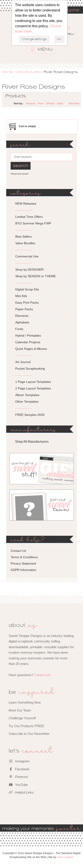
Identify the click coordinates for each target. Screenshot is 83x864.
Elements (21, 315)
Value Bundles (25, 243)
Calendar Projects (27, 342)
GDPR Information (23, 570)
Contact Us (18, 550)
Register (71, 10)
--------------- (23, 210)
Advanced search (20, 173)
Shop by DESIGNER (29, 269)
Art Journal (23, 362)
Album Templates (27, 395)
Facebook (21, 769)
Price (41, 103)
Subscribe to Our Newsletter (29, 734)
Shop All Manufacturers (32, 441)
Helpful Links (24, 792)
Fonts (19, 329)
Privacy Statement (23, 563)
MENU (45, 49)
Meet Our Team (20, 710)
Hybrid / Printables (28, 335)
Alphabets (22, 322)
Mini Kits (21, 296)
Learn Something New (25, 702)
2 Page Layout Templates (33, 388)
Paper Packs (24, 309)
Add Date (74, 103)
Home (7, 72)
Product (30, 103)
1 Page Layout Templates (33, 381)
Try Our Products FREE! (26, 726)
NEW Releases (25, 203)
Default (50, 103)
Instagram (22, 761)
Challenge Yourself (22, 718)
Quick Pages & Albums (31, 348)
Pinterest (21, 777)
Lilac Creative (65, 857)
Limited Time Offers (29, 216)
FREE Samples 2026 (29, 414)
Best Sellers (23, 236)
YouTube (21, 785)
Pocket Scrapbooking (30, 368)
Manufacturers (28, 72)
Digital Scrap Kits (27, 289)
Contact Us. (42, 675)
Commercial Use (27, 256)
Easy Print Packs (27, 302)
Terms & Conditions (24, 557)
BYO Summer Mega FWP (33, 223)
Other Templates (27, 401)
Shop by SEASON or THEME (35, 276)
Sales (60, 103)
